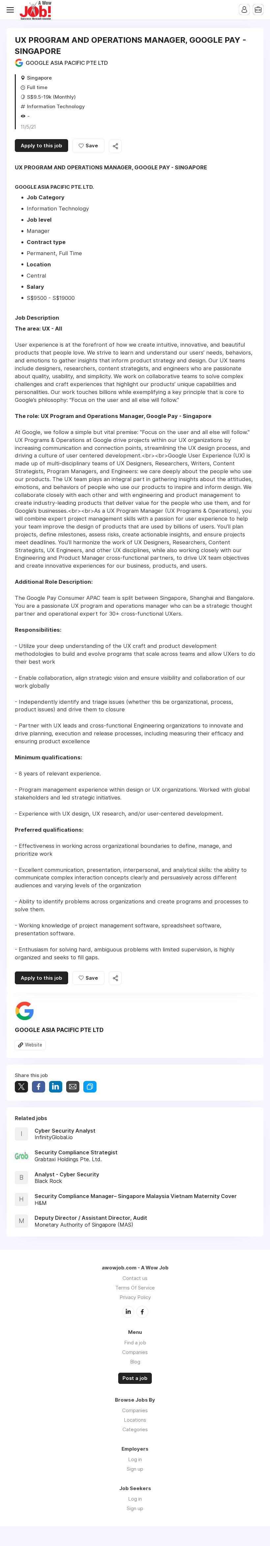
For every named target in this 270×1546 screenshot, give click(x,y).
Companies (135, 1352)
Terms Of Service (135, 1288)
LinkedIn (128, 1311)
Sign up (135, 1469)
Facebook (142, 1311)
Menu (11, 10)
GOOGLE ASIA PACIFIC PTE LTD (67, 63)
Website (33, 1044)
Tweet (21, 1086)
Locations (135, 1420)
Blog (135, 1362)
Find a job (135, 1342)
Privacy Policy (135, 1297)
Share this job (115, 146)
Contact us (135, 1278)
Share (38, 1086)
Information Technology (56, 106)
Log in (135, 1459)
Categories (135, 1429)
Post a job (135, 1378)
